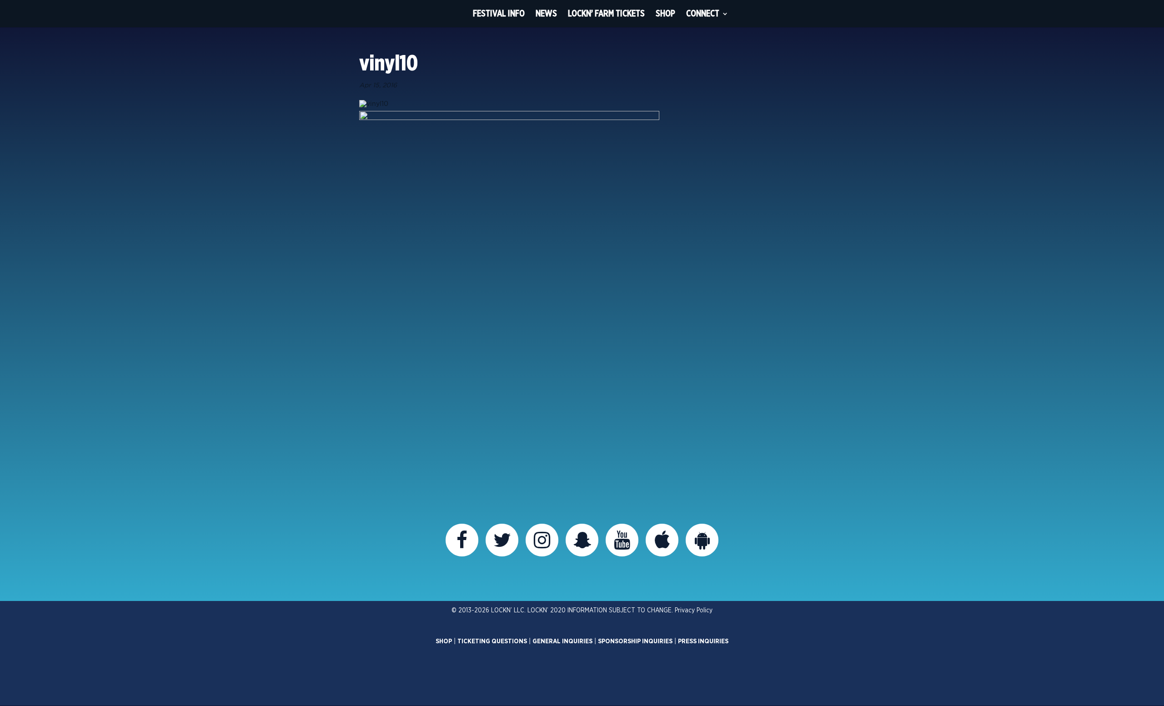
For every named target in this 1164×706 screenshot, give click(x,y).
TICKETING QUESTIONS (492, 641)
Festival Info (499, 13)
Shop (665, 13)
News (546, 13)
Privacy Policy (693, 610)
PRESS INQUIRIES (703, 641)
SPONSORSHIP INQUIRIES (635, 641)
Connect (702, 13)
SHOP (444, 641)
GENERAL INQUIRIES (562, 641)
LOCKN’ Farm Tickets (606, 13)
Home (451, 13)
